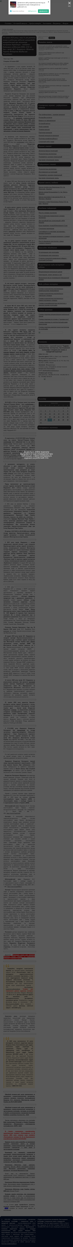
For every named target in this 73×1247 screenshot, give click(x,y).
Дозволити (43, 11)
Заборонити (32, 11)
